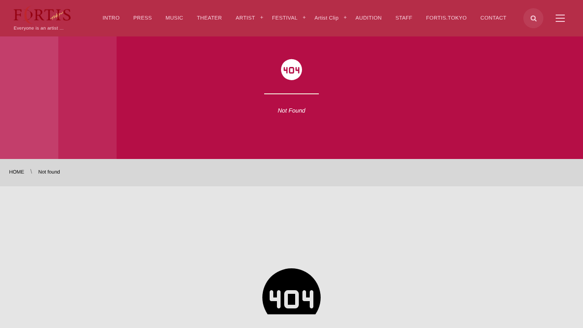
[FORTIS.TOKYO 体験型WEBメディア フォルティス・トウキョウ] (42, 15)
